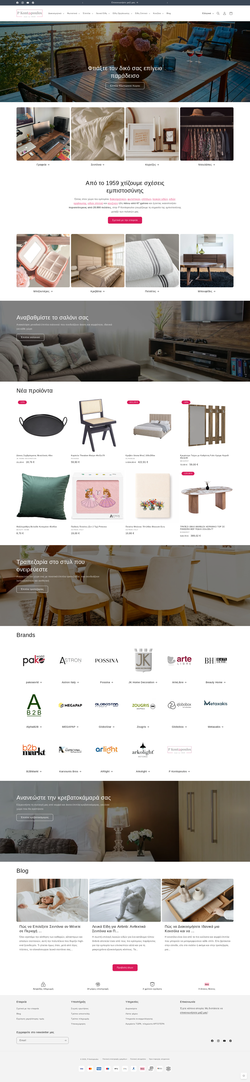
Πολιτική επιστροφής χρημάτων (115, 1059)
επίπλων (146, 199)
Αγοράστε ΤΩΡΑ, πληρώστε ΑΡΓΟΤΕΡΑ (145, 1024)
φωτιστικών (134, 199)
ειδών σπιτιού (95, 203)
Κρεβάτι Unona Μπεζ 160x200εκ (140, 455)
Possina (105, 682)
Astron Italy (69, 682)
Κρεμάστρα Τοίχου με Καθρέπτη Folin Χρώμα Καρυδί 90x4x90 (204, 456)
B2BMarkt (32, 771)
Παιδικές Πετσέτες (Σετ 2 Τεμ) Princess (89, 527)
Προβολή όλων (125, 967)
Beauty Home (214, 682)
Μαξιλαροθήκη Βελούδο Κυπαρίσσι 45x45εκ (36, 527)
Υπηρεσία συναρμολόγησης (139, 1019)
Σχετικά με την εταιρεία (125, 220)
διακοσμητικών (118, 199)
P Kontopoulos (178, 771)
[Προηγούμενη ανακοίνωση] (82, 2)
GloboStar (105, 726)
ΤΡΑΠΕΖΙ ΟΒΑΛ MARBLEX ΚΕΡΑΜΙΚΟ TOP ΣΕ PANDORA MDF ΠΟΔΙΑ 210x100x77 (202, 528)
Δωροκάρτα (131, 1008)
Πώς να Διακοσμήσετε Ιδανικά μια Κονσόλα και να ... (192, 929)
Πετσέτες (150, 291)
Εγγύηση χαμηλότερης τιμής (30, 1019)
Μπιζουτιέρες (41, 291)
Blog (18, 1014)
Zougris (141, 726)
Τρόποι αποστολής (80, 1014)
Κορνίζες (150, 164)
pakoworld (32, 682)
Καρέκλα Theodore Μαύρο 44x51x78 (88, 455)
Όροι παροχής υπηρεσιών (159, 1059)
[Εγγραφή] (65, 1040)
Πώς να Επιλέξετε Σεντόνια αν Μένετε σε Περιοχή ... (50, 929)
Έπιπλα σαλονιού (30, 337)
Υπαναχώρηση (78, 1024)
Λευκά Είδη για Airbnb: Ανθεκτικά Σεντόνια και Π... (119, 929)
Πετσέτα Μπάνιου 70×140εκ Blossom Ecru (145, 527)
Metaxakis (214, 726)
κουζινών (113, 203)
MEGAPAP (68, 726)
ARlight (105, 771)
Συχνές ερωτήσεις (80, 1008)
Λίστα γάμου (132, 1014)
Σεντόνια (96, 164)
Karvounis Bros (68, 771)
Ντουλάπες (205, 164)
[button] (56, 13)
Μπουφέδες (205, 291)
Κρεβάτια (96, 291)
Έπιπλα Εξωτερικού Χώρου (125, 85)
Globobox (178, 726)
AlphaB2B (32, 726)
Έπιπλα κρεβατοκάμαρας (35, 817)
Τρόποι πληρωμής (80, 1019)
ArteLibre (177, 682)
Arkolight (141, 771)
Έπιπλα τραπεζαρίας (32, 589)
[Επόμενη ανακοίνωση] (167, 2)
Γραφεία (41, 164)
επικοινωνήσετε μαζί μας (193, 1012)
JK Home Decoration (141, 682)
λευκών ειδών (160, 199)
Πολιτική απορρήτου (138, 1059)
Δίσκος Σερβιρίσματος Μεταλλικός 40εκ (34, 455)
